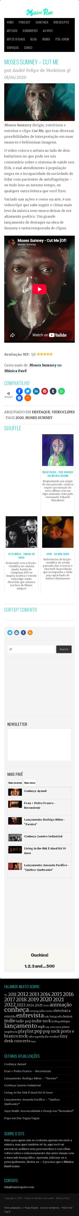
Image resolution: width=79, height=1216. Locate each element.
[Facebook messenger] (19, 398)
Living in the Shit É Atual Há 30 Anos (28, 1092)
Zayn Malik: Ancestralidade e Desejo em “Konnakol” (39, 1111)
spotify (39, 1036)
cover (49, 1011)
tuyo (33, 1041)
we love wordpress (50, 1207)
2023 (20, 1005)
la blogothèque (61, 1021)
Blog (33, 39)
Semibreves (30, 30)
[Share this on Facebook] (19, 391)
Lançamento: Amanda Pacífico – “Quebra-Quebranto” (32, 1101)
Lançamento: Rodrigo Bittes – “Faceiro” (31, 1078)
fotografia (56, 1016)
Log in (7, 1211)
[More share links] (27, 398)
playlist (26, 1031)
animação (61, 1005)
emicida (10, 1016)
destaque (41, 412)
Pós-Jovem (62, 39)
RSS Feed (67, 1207)
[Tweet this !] (27, 391)
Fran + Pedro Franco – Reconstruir (27, 1071)
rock (23, 1036)
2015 (56, 994)
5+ (5, 995)
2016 (68, 994)
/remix (46, 39)
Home (10, 22)
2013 (34, 994)
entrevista (30, 1015)
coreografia (37, 1011)
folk (46, 1016)
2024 (30, 1005)
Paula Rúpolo (31, 1207)
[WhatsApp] (61, 391)
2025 (39, 1005)
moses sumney (38, 418)
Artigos (12, 30)
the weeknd (52, 1036)
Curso (28, 47)
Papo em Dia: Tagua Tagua (21, 1118)
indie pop (23, 1021)
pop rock (51, 1031)
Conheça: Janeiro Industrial (22, 1085)
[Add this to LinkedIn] (36, 391)
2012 (22, 994)
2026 (46, 1005)
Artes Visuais (16, 39)
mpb (41, 1027)
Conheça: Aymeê (15, 1064)
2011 (12, 994)
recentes (15, 783)
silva (31, 1036)
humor (68, 1016)
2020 (19, 418)
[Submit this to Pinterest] (44, 391)
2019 (33, 999)
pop (38, 1031)
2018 (21, 999)
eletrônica (61, 1011)
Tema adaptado (12, 1207)
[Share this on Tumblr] (53, 391)
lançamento (20, 1025)
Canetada (42, 22)
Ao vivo (47, 30)
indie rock (41, 1020)
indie (9, 1021)
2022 (10, 1005)
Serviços (13, 47)
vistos (29, 783)
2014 (45, 994)
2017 (9, 999)
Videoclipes (61, 22)
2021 (58, 999)
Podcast (25, 22)
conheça (16, 1010)
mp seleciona (53, 1026)
